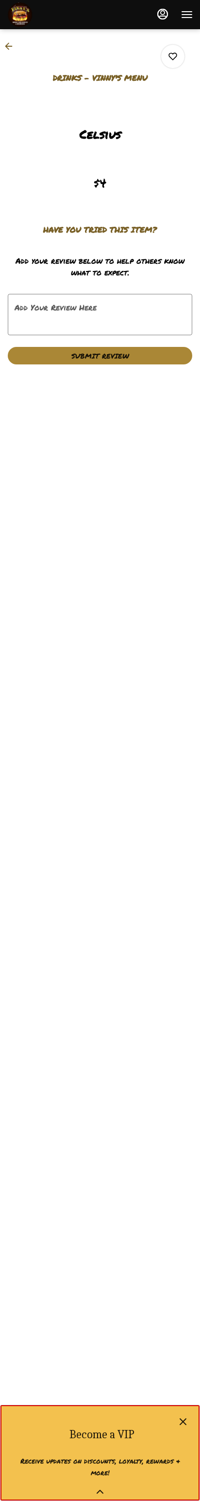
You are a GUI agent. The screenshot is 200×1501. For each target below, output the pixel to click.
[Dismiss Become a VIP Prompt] (183, 1421)
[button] (11, 46)
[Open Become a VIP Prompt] (100, 1492)
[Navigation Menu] (187, 14)
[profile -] (162, 14)
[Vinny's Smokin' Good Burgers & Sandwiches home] (51, 14)
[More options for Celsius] (172, 56)
